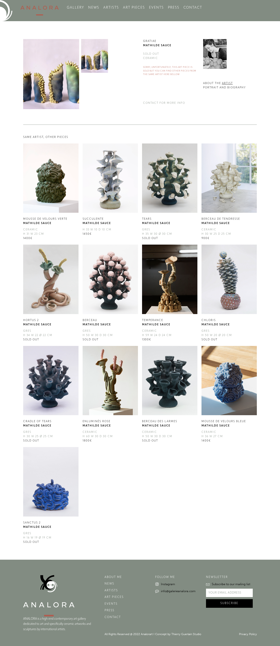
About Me (113, 577)
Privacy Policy (248, 634)
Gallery (75, 8)
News (93, 8)
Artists (111, 8)
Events (156, 8)
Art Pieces (134, 8)
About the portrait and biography (224, 85)
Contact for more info (164, 103)
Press (173, 8)
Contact (192, 8)
